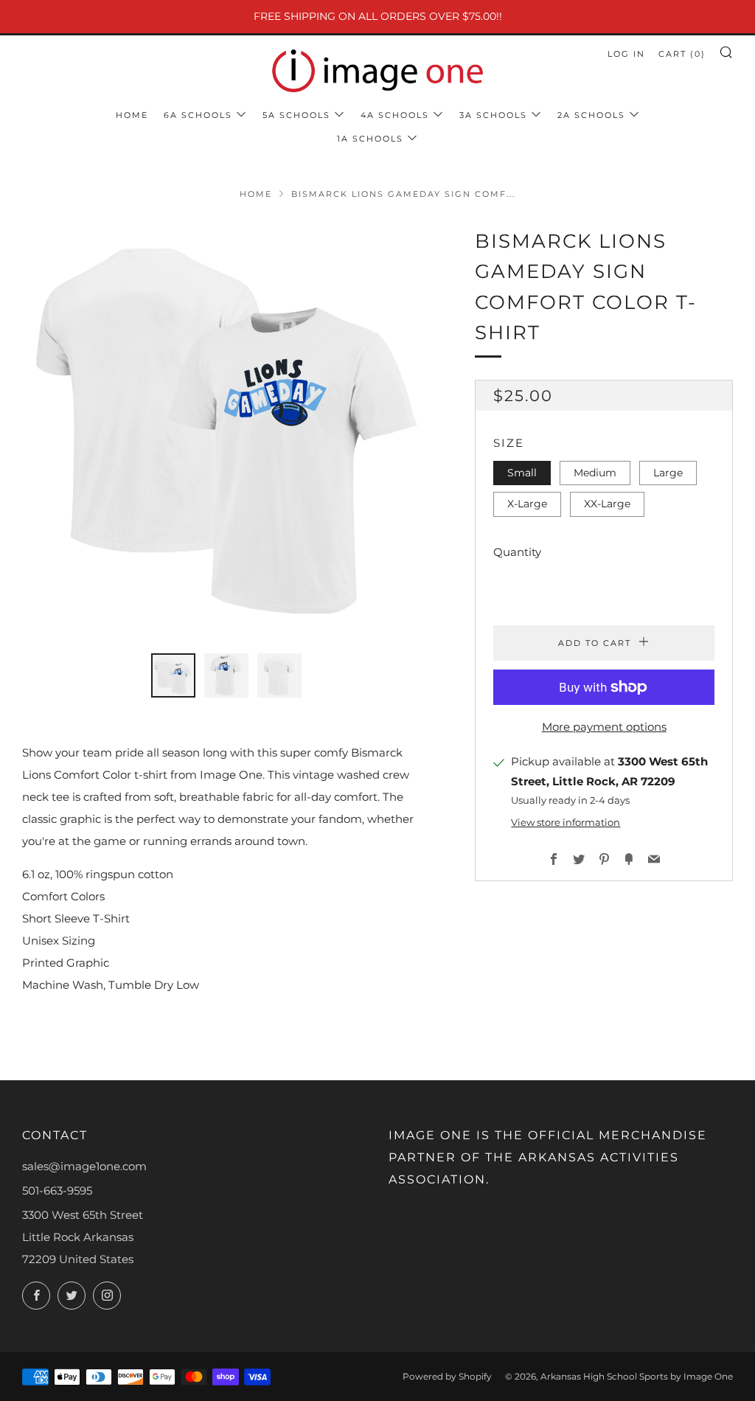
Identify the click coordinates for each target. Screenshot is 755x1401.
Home (132, 115)
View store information (565, 822)
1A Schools (370, 138)
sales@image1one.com (84, 1166)
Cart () (682, 54)
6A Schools (198, 115)
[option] (226, 431)
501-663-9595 (57, 1190)
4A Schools (395, 115)
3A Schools (493, 115)
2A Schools (591, 115)
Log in (626, 54)
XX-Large (607, 504)
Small (522, 473)
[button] (173, 675)
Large (668, 473)
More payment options (604, 727)
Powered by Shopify (447, 1376)
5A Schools (296, 115)
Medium (595, 473)
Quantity (517, 552)
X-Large (527, 504)
